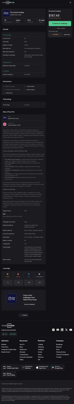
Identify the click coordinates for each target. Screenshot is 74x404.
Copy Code (67, 34)
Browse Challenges (29, 304)
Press (57, 349)
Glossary (22, 352)
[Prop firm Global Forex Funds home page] (6, 13)
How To (22, 344)
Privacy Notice (61, 352)
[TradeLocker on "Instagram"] (53, 330)
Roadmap (59, 344)
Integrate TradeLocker (8, 349)
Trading (40, 344)
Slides (21, 359)
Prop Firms (4, 347)
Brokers (3, 344)
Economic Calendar (26, 357)
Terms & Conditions (62, 354)
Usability (41, 349)
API (39, 359)
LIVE (6, 334)
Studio (40, 352)
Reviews (58, 347)
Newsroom (23, 349)
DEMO (14, 334)
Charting (41, 347)
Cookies (58, 357)
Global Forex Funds (13, 118)
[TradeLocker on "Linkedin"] (62, 330)
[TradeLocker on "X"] (66, 330)
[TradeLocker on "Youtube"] (71, 330)
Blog (21, 347)
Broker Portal (5, 352)
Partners (40, 357)
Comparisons (24, 354)
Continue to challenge (59, 23)
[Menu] (70, 2)
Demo (40, 354)
